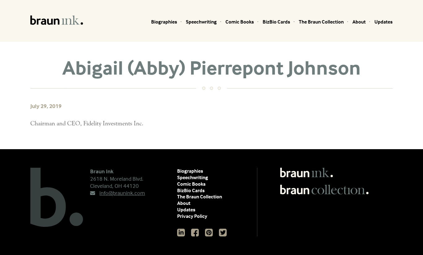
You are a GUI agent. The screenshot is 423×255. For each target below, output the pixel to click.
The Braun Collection (321, 22)
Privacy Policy (192, 216)
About (359, 22)
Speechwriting (201, 22)
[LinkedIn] (181, 232)
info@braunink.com (122, 193)
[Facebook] (195, 232)
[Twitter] (223, 232)
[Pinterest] (209, 232)
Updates (383, 22)
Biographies (164, 22)
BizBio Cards (276, 22)
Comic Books (239, 22)
